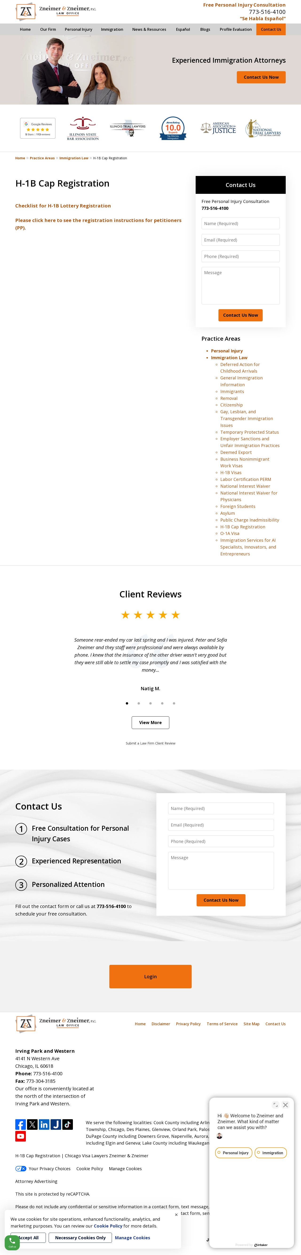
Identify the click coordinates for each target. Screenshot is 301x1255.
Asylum (227, 513)
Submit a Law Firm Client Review (150, 743)
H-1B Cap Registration (242, 527)
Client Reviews (150, 594)
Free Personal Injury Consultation (244, 5)
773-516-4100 (267, 12)
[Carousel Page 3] (150, 703)
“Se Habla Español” (263, 18)
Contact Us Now (261, 77)
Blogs (205, 29)
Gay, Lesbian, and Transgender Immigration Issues (246, 418)
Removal (229, 398)
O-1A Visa (229, 533)
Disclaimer (161, 1023)
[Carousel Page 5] (174, 703)
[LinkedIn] (44, 1124)
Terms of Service (222, 1023)
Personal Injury (78, 29)
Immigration (112, 29)
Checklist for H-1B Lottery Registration (63, 206)
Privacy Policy (188, 1023)
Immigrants (232, 391)
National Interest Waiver (245, 486)
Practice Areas (42, 158)
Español (183, 29)
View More (150, 722)
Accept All (28, 1237)
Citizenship (231, 405)
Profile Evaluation (236, 29)
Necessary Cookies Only (80, 1237)
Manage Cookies (125, 1168)
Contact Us (271, 29)
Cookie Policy (89, 1168)
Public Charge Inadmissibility (249, 520)
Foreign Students (237, 506)
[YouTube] (20, 1136)
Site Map (252, 1023)
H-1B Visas (231, 472)
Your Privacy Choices (50, 1168)
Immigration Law (73, 158)
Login (150, 976)
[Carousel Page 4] (162, 703)
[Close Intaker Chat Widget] (285, 1105)
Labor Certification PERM (245, 479)
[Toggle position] (275, 1105)
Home (25, 29)
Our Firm (48, 29)
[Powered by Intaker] (261, 1245)
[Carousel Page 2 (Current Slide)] (139, 703)
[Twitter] (32, 1124)
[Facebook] (20, 1124)
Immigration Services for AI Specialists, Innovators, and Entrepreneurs (248, 547)
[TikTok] (67, 1124)
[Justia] (56, 1124)
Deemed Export (236, 452)
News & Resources (149, 29)
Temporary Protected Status (249, 432)
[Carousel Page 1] (127, 703)
